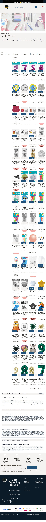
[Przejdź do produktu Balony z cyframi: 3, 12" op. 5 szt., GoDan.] (41, 218)
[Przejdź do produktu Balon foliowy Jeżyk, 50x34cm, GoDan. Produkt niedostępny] (24, 132)
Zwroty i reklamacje (27, 490)
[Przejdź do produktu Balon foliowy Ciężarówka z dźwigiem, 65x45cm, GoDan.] (33, 132)
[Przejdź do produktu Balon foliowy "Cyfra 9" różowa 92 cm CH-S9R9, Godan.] (16, 67)
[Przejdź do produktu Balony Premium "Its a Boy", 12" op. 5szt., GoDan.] (24, 261)
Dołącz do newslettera (32, 467)
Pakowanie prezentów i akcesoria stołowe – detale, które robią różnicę (23, 425)
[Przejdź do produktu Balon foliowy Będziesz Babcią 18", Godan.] (33, 176)
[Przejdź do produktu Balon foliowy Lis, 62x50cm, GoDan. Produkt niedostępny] (41, 109)
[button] (36, 7)
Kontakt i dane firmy (38, 487)
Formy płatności (37, 480)
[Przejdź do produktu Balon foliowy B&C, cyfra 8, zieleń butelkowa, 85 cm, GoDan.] (24, 370)
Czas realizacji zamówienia (39, 483)
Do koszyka (14, 71)
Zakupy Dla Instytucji (38, 481)
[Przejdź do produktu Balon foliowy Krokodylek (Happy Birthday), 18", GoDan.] (16, 197)
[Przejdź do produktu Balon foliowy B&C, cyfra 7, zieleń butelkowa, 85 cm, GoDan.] (41, 370)
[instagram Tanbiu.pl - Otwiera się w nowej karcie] (4, 501)
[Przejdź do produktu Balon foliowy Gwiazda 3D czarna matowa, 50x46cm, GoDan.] (16, 348)
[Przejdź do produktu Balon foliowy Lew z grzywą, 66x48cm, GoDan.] (16, 132)
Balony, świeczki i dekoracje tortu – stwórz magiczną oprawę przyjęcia (23, 393)
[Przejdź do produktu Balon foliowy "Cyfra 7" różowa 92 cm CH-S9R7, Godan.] (24, 67)
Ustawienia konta (26, 481)
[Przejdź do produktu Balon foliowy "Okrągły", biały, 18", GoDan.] (33, 284)
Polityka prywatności (27, 488)
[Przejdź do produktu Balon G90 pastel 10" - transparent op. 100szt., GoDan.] (41, 261)
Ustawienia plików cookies (28, 483)
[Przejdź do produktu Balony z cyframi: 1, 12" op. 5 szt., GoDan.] (24, 239)
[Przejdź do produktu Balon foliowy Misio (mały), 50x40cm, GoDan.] (33, 109)
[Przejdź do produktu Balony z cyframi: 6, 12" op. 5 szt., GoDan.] (16, 218)
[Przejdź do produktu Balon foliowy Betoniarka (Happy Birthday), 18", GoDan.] (24, 197)
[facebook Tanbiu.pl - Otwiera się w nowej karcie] (2, 501)
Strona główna (3, 33)
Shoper (7, 514)
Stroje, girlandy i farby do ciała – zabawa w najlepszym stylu (23, 409)
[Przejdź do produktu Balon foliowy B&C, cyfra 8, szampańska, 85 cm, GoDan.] (33, 370)
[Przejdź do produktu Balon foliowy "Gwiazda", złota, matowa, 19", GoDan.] (41, 284)
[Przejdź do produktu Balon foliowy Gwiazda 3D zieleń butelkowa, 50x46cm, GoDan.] (33, 326)
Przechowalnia (26, 482)
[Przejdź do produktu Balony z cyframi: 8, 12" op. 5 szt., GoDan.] (33, 197)
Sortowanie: (14, 57)
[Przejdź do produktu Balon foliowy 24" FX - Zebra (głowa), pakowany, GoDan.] (33, 348)
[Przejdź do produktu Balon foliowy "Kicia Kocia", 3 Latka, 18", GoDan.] (16, 88)
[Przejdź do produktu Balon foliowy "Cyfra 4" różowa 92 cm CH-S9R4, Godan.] (41, 67)
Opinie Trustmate (38, 488)
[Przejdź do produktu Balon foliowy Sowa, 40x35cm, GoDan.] (24, 109)
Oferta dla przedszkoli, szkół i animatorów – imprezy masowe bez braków (23, 440)
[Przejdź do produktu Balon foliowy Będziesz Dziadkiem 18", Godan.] (24, 176)
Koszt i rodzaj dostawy (39, 482)
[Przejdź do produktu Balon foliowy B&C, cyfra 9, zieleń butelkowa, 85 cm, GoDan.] (41, 348)
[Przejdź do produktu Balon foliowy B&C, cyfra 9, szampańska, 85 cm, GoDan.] (16, 370)
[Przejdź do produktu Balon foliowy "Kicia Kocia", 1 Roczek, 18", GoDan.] (33, 88)
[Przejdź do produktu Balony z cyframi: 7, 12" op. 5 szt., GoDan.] (41, 197)
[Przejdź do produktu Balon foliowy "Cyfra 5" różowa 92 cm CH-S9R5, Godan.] (33, 67)
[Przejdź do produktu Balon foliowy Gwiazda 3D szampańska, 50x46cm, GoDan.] (41, 326)
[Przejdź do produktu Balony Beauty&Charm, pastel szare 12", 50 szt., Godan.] (41, 88)
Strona (31, 388)
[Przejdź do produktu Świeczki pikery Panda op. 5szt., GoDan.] (41, 239)
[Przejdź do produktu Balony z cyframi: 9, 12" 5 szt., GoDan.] (41, 176)
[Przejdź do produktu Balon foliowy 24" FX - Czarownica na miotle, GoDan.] (41, 306)
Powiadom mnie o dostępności (23, 92)
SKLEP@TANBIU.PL (20, 7)
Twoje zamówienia (27, 480)
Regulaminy (26, 487)
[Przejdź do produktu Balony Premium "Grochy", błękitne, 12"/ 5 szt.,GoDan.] (16, 306)
